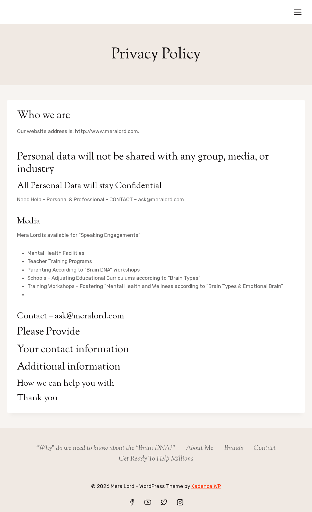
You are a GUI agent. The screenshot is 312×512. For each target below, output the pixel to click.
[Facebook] (131, 502)
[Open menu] (297, 12)
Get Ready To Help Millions (156, 459)
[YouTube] (147, 502)
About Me (199, 448)
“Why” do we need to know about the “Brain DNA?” (105, 448)
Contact (265, 448)
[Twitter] (164, 502)
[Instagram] (180, 502)
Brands (233, 448)
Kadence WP (206, 486)
